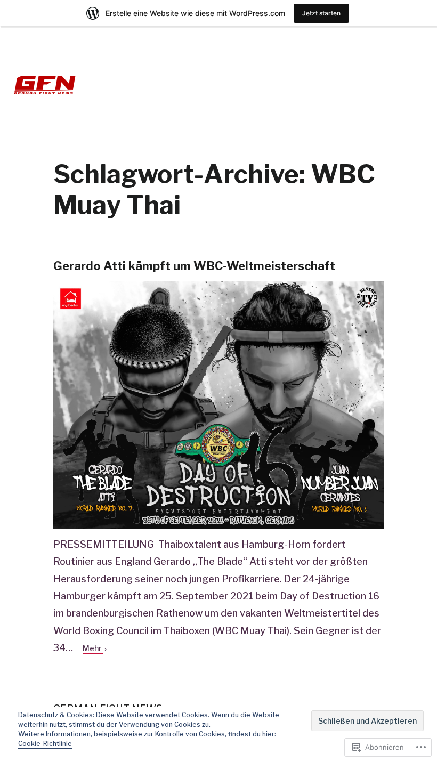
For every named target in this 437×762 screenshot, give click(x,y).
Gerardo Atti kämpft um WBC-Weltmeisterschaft (194, 266)
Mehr (93, 648)
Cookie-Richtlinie (45, 744)
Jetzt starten (321, 13)
